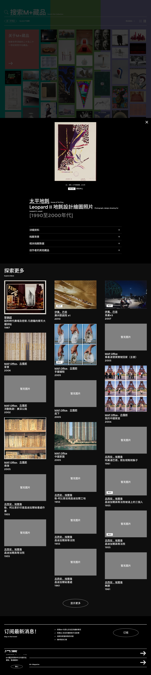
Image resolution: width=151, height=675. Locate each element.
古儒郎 (23, 363)
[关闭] (147, 122)
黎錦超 (8, 317)
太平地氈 (39, 201)
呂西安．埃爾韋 (13, 504)
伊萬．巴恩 (61, 312)
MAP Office (10, 363)
